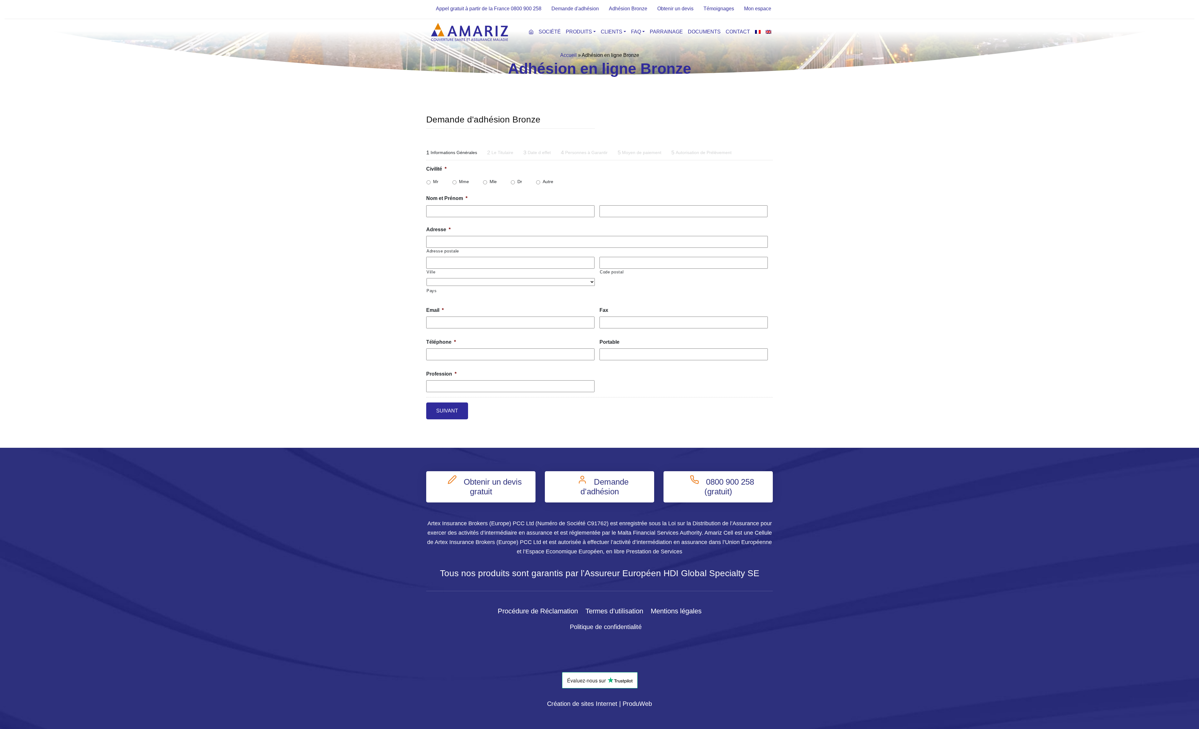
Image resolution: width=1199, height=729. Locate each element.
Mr (435, 181)
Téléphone (441, 342)
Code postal (612, 272)
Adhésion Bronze (628, 8)
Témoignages (718, 8)
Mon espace (757, 8)
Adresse (438, 229)
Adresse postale (443, 251)
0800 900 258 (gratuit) (729, 486)
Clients (611, 31)
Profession (441, 374)
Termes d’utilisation (614, 611)
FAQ (636, 31)
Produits (579, 31)
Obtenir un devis (675, 8)
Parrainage (666, 31)
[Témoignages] (699, 9)
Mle (493, 181)
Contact (738, 31)
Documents (704, 31)
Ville (431, 272)
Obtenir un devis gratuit (491, 486)
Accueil (568, 55)
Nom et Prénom (446, 198)
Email (435, 310)
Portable (609, 342)
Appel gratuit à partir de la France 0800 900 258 (488, 8)
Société (550, 31)
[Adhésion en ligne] (547, 9)
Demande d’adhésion (604, 486)
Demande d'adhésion (575, 8)
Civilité (436, 169)
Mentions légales (676, 611)
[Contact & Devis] (653, 9)
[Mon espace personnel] (740, 9)
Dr (519, 181)
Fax (604, 310)
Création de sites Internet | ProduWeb (599, 704)
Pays (432, 290)
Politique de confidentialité (606, 626)
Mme (464, 181)
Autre (548, 181)
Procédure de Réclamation (538, 611)
